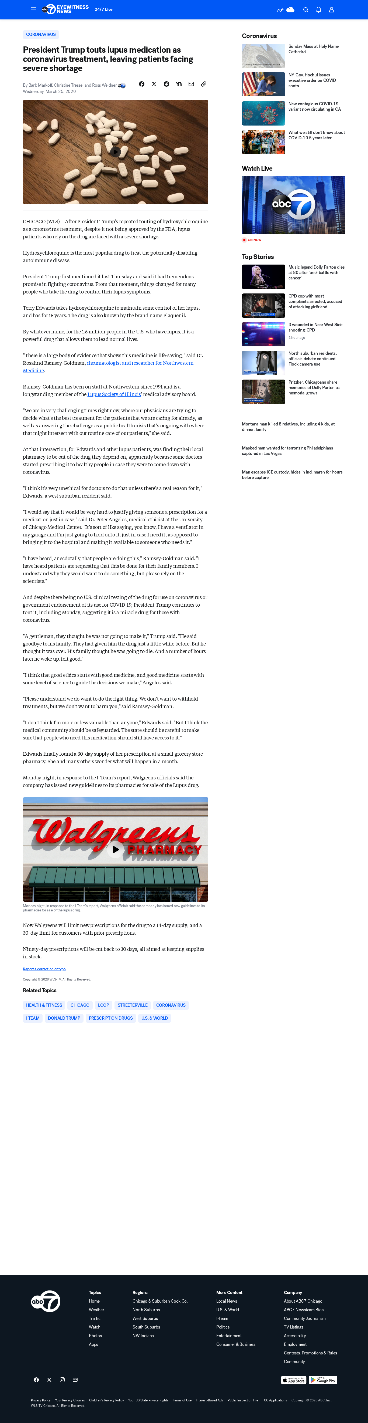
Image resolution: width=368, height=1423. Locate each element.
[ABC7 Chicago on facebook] (36, 1380)
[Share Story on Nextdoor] (178, 84)
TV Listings (293, 1327)
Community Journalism (305, 1318)
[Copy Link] (203, 84)
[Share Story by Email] (191, 84)
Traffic (94, 1318)
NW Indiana (143, 1336)
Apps (93, 1344)
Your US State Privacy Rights (148, 1400)
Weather (96, 1310)
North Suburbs (146, 1310)
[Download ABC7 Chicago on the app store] (294, 1380)
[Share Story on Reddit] (166, 84)
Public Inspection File (243, 1400)
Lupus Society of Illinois (114, 393)
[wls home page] (45, 1301)
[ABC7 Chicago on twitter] (49, 1380)
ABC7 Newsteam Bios (303, 1310)
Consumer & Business (235, 1344)
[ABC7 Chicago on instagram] (62, 1380)
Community (294, 1362)
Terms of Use (182, 1400)
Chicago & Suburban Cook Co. (160, 1301)
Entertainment (229, 1336)
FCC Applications (274, 1400)
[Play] (293, 205)
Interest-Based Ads (209, 1400)
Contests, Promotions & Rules (310, 1353)
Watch (94, 1327)
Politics (222, 1327)
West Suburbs (145, 1318)
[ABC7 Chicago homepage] (65, 10)
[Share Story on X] (154, 84)
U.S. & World (227, 1310)
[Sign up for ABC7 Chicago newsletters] (75, 1380)
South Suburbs (146, 1327)
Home (94, 1301)
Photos (95, 1336)
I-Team (222, 1318)
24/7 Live (104, 9)
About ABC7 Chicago (303, 1301)
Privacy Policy (41, 1400)
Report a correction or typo (44, 969)
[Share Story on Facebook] (141, 84)
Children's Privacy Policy (106, 1400)
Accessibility (295, 1336)
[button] (33, 9)
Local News (226, 1301)
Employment (295, 1344)
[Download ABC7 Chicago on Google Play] (323, 1380)
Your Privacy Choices (70, 1400)
